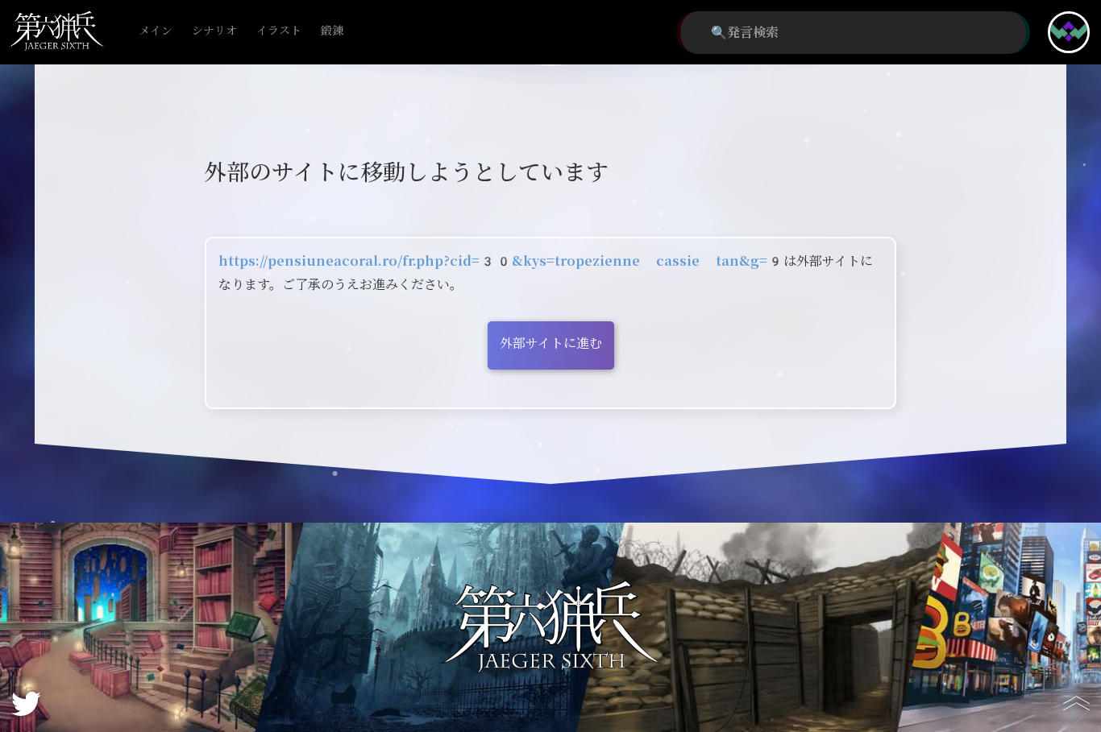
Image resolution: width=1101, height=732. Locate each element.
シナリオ (214, 31)
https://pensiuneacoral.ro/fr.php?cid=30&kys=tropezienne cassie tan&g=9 (500, 261)
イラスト (278, 31)
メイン (155, 31)
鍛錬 (332, 31)
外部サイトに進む (551, 343)
